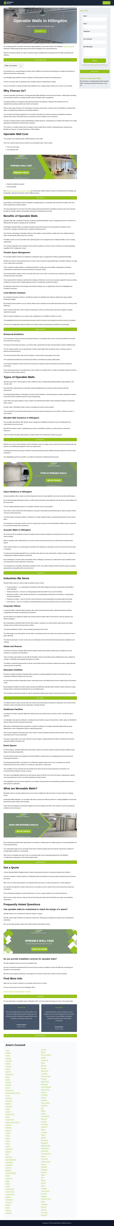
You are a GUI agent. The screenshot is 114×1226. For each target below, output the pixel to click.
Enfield (43, 1135)
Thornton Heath (45, 1076)
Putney (8, 1135)
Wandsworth (9, 1162)
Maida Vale (9, 1157)
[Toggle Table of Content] (20, 65)
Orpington (44, 1196)
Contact (106, 3)
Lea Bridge (44, 1095)
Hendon (8, 1146)
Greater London (45, 1161)
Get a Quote (39, 31)
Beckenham (44, 1140)
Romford (43, 1207)
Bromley (43, 1113)
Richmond (9, 1098)
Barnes (8, 1117)
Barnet (8, 1207)
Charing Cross (10, 1194)
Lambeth (43, 1049)
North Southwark (46, 1055)
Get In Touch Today (40, 60)
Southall (10, 991)
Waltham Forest (45, 1145)
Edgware (8, 1151)
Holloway (8, 1210)
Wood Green (44, 1071)
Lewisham (44, 1132)
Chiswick (8, 1111)
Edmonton (44, 1119)
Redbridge (44, 1169)
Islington (43, 1057)
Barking (43, 1180)
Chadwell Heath (46, 1199)
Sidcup (43, 1185)
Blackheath (44, 1143)
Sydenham (44, 1105)
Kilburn (8, 1143)
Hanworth (8, 1082)
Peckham (44, 1079)
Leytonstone (44, 1151)
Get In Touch (94, 71)
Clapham (8, 1197)
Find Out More (40, 439)
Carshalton (44, 1073)
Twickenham (9, 1090)
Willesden (9, 1127)
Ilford (42, 1177)
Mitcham (8, 1205)
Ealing (7, 1077)
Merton (8, 1181)
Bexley (43, 1201)
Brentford (8, 1085)
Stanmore (8, 1130)
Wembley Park (10, 1114)
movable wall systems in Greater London (18, 191)
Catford (43, 1129)
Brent (7, 1154)
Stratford (43, 1137)
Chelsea (8, 1167)
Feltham (8, 1069)
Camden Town (10, 1189)
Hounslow (9, 1066)
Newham (43, 1164)
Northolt (8, 1063)
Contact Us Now (40, 862)
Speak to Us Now (40, 329)
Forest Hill (44, 1100)
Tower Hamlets (45, 1103)
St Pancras (9, 1202)
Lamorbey (44, 1188)
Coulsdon (44, 1121)
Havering (43, 1209)
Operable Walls (67, 46)
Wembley (8, 1103)
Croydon (43, 1097)
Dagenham (44, 1204)
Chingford (44, 1167)
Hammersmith (10, 1119)
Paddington (9, 1165)
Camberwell (44, 1060)
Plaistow (43, 1156)
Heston (16, 991)
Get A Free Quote (40, 1035)
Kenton (8, 1109)
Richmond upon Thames (13, 1093)
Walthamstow (45, 1148)
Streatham (9, 1213)
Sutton (43, 1063)
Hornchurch (44, 1212)
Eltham (43, 1175)
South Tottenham (46, 1087)
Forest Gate (44, 1159)
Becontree (44, 1193)
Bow (42, 1108)
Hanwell (8, 1071)
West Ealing (9, 1074)
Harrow (8, 1087)
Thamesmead (45, 1191)
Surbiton (8, 1133)
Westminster (9, 1199)
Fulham (8, 1138)
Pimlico (8, 1186)
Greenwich (44, 1127)
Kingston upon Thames (12, 1122)
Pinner (8, 1095)
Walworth (43, 1065)
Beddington (44, 1084)
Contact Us (40, 573)
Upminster (44, 1215)
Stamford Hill (45, 1081)
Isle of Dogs (44, 1124)
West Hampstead (11, 1159)
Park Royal (9, 1101)
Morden (8, 1183)
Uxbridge (21, 991)
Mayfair (8, 1175)
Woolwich (44, 1172)
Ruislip (8, 1079)
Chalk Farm (9, 1178)
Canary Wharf (45, 1116)
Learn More (40, 996)
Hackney (43, 1092)
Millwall (43, 1111)
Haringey (43, 1068)
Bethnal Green (45, 1089)
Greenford (28, 991)
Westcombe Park (46, 1153)
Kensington (9, 1149)
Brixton (43, 1052)
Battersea (8, 1170)
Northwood (9, 1106)
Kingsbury (9, 1125)
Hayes (5, 991)
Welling (43, 1183)
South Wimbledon (11, 1173)
